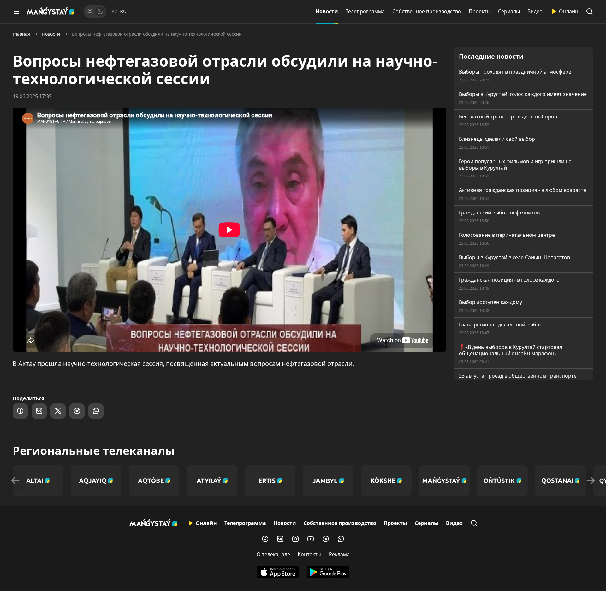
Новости (327, 11)
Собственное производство (426, 11)
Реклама (339, 554)
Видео (535, 11)
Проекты (479, 11)
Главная (21, 34)
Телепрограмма (365, 11)
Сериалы (509, 11)
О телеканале (273, 554)
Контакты (309, 554)
